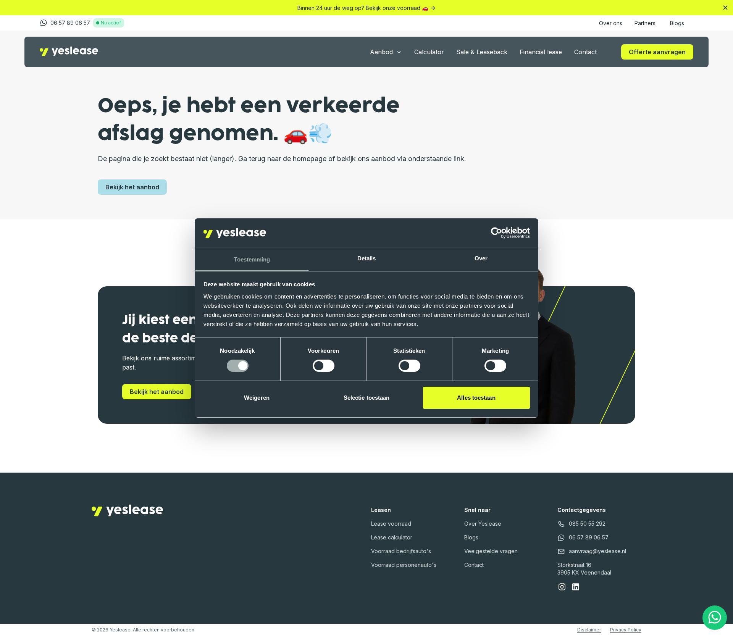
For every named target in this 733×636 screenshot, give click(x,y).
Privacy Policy (625, 630)
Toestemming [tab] (252, 259)
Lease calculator (391, 537)
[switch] (323, 366)
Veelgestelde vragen (491, 551)
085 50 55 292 (587, 523)
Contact (585, 52)
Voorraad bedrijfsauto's (401, 551)
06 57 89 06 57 (70, 22)
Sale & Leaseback (481, 52)
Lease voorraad (391, 523)
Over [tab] (481, 258)
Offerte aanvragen (657, 52)
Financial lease (541, 52)
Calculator (429, 52)
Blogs (471, 537)
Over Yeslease (482, 523)
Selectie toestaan (367, 397)
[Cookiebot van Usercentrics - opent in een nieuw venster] (496, 233)
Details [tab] (366, 258)
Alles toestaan (476, 397)
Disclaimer (589, 630)
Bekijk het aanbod (132, 187)
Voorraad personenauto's (403, 565)
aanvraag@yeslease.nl (597, 551)
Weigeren (257, 397)
